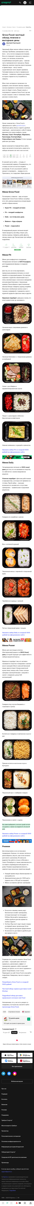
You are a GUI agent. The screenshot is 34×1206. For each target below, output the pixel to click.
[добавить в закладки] (24, 1202)
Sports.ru (5, 1177)
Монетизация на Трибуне (9, 1125)
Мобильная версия (17, 1081)
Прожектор (5, 1131)
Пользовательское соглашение (11, 1136)
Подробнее (12, 1190)
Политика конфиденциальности (11, 1141)
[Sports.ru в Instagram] (15, 1074)
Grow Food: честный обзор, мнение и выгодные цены (29, 27)
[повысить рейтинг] (3, 1202)
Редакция (4, 1094)
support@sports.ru (7, 1171)
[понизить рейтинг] (11, 1202)
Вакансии (4, 1104)
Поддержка (5, 1115)
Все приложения (17, 1066)
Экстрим (9, 27)
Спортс (4, 27)
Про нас (4, 1089)
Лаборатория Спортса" (8, 1152)
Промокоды (5, 1162)
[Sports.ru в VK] (9, 1074)
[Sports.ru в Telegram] (4, 1074)
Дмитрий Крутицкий (13, 43)
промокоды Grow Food (10, 1007)
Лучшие (14, 1032)
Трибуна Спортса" (7, 1120)
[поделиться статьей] (30, 1203)
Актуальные (22, 1032)
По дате (5, 1032)
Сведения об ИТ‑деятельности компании (14, 1157)
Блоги (14, 27)
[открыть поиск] (20, 2)
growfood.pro (21, 125)
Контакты (4, 1099)
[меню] (30, 3)
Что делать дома (21, 27)
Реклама (4, 1110)
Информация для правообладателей (13, 1147)
